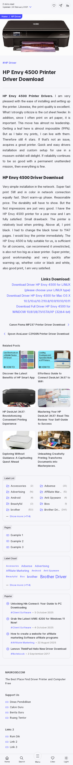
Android (15, 497)
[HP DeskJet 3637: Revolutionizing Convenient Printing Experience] (19, 406)
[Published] (30, 7)
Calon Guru (17, 707)
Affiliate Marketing (53, 492)
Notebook (19, 653)
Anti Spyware (52, 497)
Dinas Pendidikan (20, 702)
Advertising (18, 492)
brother (15, 509)
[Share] (60, 5)
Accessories (18, 486)
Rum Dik (15, 736)
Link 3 (13, 747)
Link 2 (13, 741)
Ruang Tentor (18, 717)
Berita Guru (17, 712)
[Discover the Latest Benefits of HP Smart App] (19, 368)
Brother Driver (52, 509)
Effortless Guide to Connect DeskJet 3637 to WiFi (54, 377)
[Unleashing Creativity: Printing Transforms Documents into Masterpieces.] (54, 448)
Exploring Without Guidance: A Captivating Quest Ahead (17, 457)
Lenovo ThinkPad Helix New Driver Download (38, 649)
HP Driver (10, 62)
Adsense (49, 486)
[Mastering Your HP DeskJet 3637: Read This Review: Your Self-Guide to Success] (54, 406)
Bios (47, 504)
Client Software (22, 612)
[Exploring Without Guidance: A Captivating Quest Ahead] (19, 448)
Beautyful (16, 504)
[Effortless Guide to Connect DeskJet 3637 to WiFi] (54, 368)
